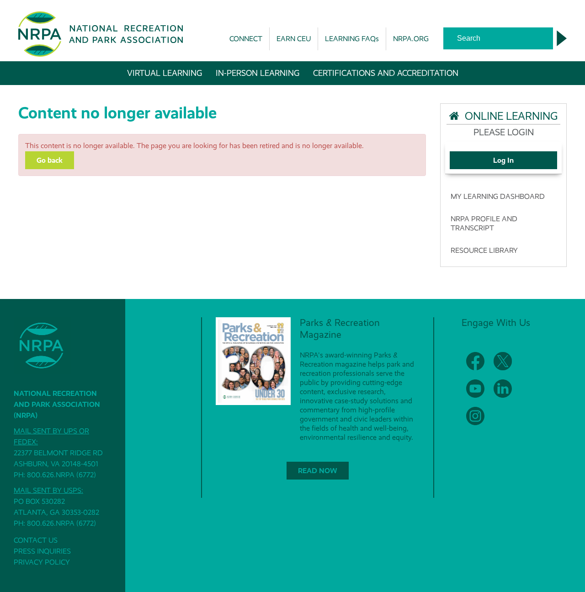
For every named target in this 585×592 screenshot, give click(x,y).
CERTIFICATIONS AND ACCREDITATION (385, 73)
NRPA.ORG (411, 38)
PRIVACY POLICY (42, 562)
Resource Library (484, 250)
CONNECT (245, 38)
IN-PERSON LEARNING (257, 73)
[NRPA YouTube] (475, 388)
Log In (503, 160)
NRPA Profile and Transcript (484, 223)
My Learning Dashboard (498, 196)
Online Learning (508, 116)
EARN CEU (294, 38)
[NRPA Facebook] (475, 361)
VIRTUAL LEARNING (164, 73)
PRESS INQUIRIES (42, 551)
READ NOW (317, 470)
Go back (50, 160)
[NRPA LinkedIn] (502, 388)
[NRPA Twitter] (502, 361)
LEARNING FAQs (352, 38)
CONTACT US (36, 540)
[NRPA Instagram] (475, 416)
